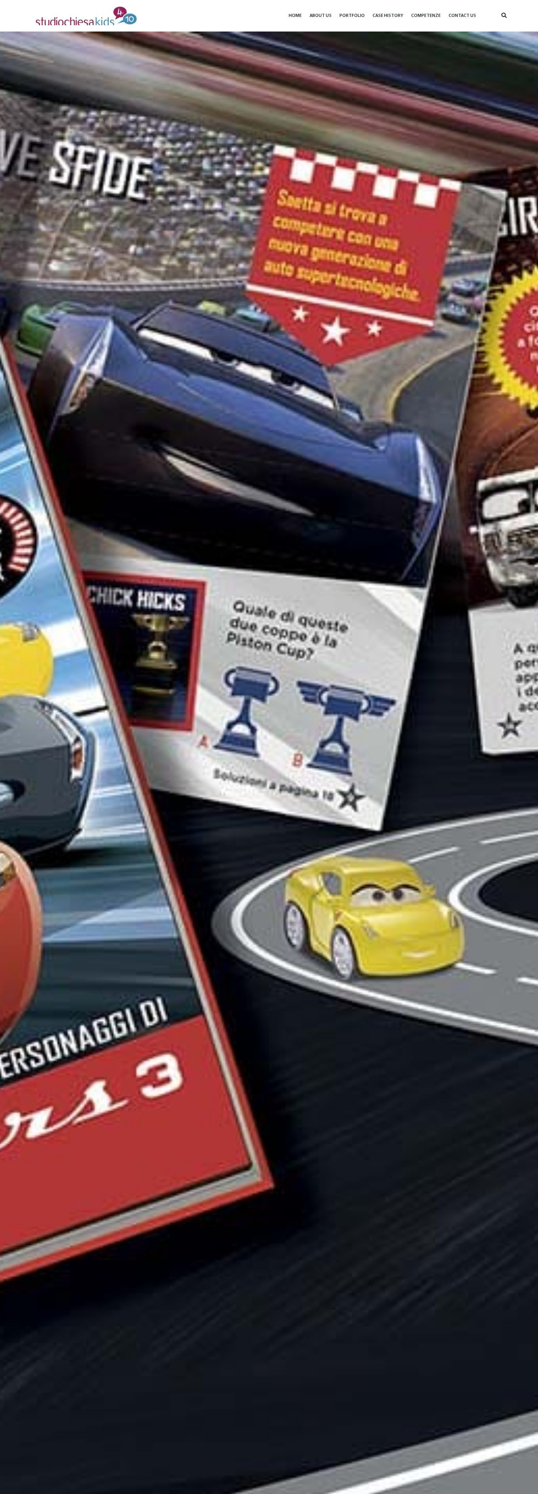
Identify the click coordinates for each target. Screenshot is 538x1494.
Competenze (426, 15)
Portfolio (352, 15)
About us (321, 15)
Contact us (462, 15)
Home (295, 15)
